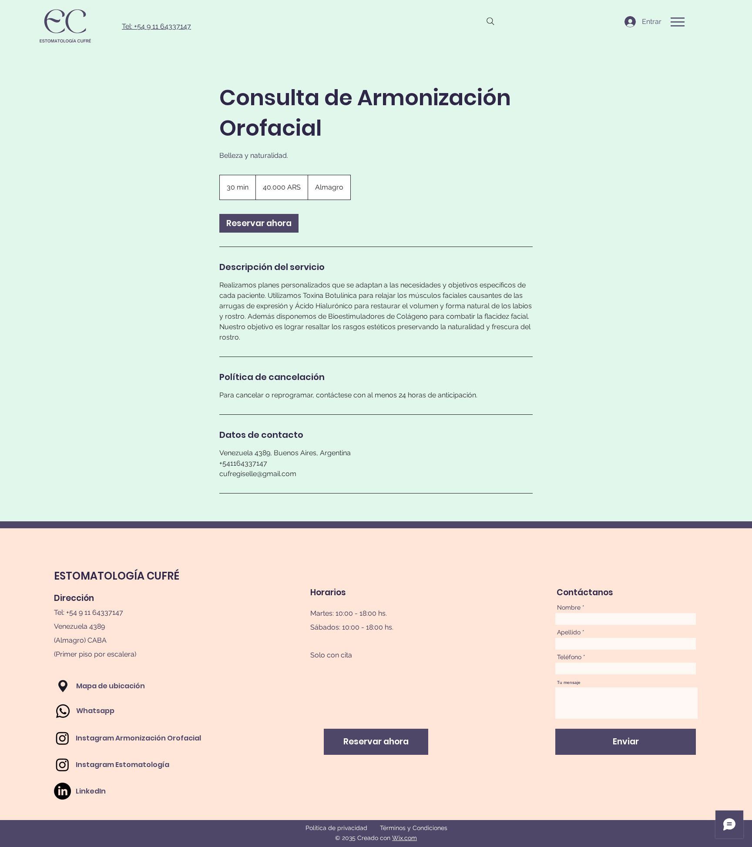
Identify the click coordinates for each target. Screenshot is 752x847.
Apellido (569, 632)
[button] (678, 22)
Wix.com (404, 837)
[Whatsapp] (62, 711)
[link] (259, 223)
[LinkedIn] (62, 791)
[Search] (490, 21)
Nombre (569, 607)
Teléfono (569, 657)
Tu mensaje (569, 682)
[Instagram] (62, 738)
